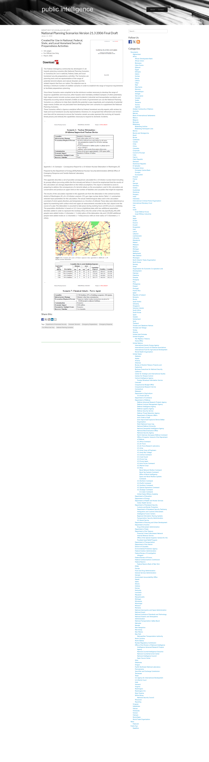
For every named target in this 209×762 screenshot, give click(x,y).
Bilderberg (136, 124)
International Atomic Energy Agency (147, 345)
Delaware (138, 391)
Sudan (137, 100)
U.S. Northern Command (145, 481)
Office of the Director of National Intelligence (150, 645)
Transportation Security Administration (150, 518)
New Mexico (139, 632)
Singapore (136, 306)
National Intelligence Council (147, 656)
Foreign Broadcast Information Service (150, 380)
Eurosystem (139, 175)
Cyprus (135, 157)
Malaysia (136, 245)
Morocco (138, 89)
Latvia (135, 231)
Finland (135, 177)
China (135, 146)
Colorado (138, 382)
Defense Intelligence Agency (146, 406)
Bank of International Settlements (144, 115)
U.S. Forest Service (143, 395)
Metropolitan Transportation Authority (150, 636)
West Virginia (139, 693)
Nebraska (138, 623)
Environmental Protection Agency (146, 549)
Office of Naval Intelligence (148, 474)
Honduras (136, 192)
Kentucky (138, 590)
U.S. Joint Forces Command (146, 463)
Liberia (137, 80)
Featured (136, 724)
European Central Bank (142, 170)
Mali (136, 85)
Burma (135, 137)
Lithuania (136, 238)
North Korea (137, 262)
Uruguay (135, 704)
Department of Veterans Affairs (147, 415)
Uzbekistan (136, 706)
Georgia (135, 183)
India (134, 196)
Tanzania (138, 102)
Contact (161, 9)
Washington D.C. (140, 691)
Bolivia (135, 131)
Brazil (135, 135)
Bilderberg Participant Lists (144, 129)
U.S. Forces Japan (142, 461)
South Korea (137, 312)
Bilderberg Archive (141, 126)
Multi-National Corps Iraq (145, 424)
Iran (134, 205)
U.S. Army (140, 448)
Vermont (138, 684)
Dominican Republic (139, 164)
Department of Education (143, 496)
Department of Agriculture (143, 393)
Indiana (137, 586)
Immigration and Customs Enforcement (150, 511)
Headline (136, 728)
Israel (134, 210)
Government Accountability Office (146, 577)
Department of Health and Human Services (149, 501)
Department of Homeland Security (55, 30)
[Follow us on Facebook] (130, 42)
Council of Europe (139, 153)
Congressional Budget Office (144, 385)
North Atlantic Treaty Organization (144, 260)
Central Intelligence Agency (144, 378)
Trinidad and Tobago (140, 328)
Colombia (136, 148)
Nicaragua (136, 258)
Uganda (137, 107)
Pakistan (135, 273)
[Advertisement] (81, 337)
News (132, 722)
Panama (135, 277)
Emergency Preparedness (89, 324)
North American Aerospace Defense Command (152, 435)
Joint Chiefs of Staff (143, 417)
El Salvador (136, 166)
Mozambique (139, 91)
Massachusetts (140, 597)
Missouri (138, 605)
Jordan (135, 220)
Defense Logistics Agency (145, 409)
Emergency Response (105, 324)
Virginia (137, 686)
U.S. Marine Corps (143, 465)
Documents (134, 52)
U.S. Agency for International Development (149, 678)
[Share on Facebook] (42, 319)
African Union (139, 61)
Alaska (137, 358)
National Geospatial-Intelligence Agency (150, 428)
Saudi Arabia (137, 301)
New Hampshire (140, 627)
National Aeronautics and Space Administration (150, 610)
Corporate (136, 150)
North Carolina (140, 638)
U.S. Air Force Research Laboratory (148, 446)
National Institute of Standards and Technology (151, 614)
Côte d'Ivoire (139, 65)
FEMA (137, 566)
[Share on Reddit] (49, 319)
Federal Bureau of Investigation (145, 553)
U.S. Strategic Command (145, 490)
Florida (137, 568)
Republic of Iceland (139, 295)
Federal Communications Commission (147, 560)
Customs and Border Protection (147, 507)
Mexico (135, 247)
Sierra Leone (139, 96)
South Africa (137, 310)
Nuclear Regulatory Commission (145, 643)
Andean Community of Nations (143, 109)
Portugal (136, 288)
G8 (134, 181)
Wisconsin (138, 700)
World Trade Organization (141, 719)
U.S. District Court (141, 680)
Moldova (136, 251)
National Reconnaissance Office (147, 431)
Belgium (135, 120)
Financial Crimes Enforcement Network (150, 533)
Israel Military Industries (143, 214)
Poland (135, 286)
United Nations (138, 343)
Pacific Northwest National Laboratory (147, 667)
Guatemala (136, 190)
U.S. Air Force (141, 444)
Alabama (138, 356)
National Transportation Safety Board (147, 621)
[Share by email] (55, 319)
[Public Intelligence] (67, 9)
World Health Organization (144, 352)
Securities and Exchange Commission (147, 671)
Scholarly (136, 304)
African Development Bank (144, 59)
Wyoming (138, 702)
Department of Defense (142, 400)
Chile (134, 144)
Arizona (137, 361)
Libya (137, 83)
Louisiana (138, 592)
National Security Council (145, 697)
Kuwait (135, 225)
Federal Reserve (140, 562)
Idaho (137, 582)
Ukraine (135, 332)
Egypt (137, 69)
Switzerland (137, 319)
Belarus (135, 118)
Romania (136, 297)
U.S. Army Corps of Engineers (146, 450)
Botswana (138, 63)
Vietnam (135, 715)
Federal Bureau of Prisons (143, 557)
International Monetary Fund (142, 203)
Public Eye (134, 726)
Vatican (135, 708)
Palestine (136, 275)
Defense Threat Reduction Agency (148, 413)
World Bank (137, 717)
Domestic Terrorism (74, 324)
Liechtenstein (137, 236)
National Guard (140, 612)
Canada (135, 142)
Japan (135, 218)
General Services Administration (145, 573)
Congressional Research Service (145, 387)
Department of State (141, 529)
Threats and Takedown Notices (143, 325)
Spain (135, 315)
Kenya (137, 78)
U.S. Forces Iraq (142, 459)
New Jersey (138, 630)
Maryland (138, 595)
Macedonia (136, 240)
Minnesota (138, 601)
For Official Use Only (48, 327)
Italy (134, 216)
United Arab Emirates (140, 334)
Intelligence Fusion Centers (146, 514)
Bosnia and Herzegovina (141, 133)
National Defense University (146, 426)
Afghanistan (137, 54)
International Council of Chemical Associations (150, 347)
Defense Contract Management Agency (150, 404)
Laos (134, 229)
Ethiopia (138, 72)
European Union (138, 168)
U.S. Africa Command (144, 441)
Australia (136, 111)
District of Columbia (141, 546)
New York (138, 634)
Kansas (137, 588)
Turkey (135, 330)
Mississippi (138, 603)
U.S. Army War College (144, 452)
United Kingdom (138, 336)
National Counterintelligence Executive (150, 652)
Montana (138, 608)
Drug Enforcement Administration (148, 527)
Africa (135, 56)
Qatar (135, 293)
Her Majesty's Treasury (142, 339)
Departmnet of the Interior (144, 544)
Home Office (139, 341)
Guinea (137, 76)
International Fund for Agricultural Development (151, 350)
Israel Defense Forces (142, 212)
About (152, 9)
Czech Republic (138, 159)
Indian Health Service (144, 503)
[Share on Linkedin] (52, 319)
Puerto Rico (137, 290)
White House (139, 695)
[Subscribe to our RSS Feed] (138, 42)
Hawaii (137, 579)
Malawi (135, 242)
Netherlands (137, 253)
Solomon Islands (138, 308)
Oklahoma (138, 662)
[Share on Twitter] (46, 319)
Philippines (136, 284)
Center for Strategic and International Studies (150, 374)
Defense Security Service (145, 411)
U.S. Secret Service (143, 520)
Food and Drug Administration (145, 571)
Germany (136, 185)
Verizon (135, 713)
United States (137, 354)
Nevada (137, 625)
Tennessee (138, 673)
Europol (137, 172)
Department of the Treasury (144, 531)
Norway (135, 264)
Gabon (137, 74)
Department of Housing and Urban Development (151, 522)
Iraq (134, 207)
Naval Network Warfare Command (150, 470)
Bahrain (135, 113)
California (138, 371)
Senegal (137, 94)
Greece (135, 188)
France (135, 179)
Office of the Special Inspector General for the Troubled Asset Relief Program (152, 539)
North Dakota (139, 641)
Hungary (135, 194)
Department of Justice (142, 525)
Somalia (137, 98)
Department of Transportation (145, 542)
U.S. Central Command (144, 455)
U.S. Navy (140, 468)
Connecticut (139, 389)
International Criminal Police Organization (147, 201)
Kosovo (135, 223)
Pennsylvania (139, 669)
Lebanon (136, 234)
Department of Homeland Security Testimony (152, 509)
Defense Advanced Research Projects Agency (152, 402)
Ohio (136, 660)
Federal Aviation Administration (145, 551)
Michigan (136, 249)
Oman (135, 266)
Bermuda (136, 122)
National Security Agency (145, 433)
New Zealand (137, 255)
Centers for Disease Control (144, 376)
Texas (137, 676)
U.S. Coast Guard (142, 457)
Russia (135, 299)
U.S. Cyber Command (146, 492)
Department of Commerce (143, 398)
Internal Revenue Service (145, 535)
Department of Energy (142, 498)
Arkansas (138, 363)
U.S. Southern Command (145, 485)
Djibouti (137, 67)
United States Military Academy (147, 494)
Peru (134, 282)
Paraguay (136, 280)
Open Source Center (143, 658)
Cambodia (136, 140)
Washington (139, 689)
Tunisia (137, 105)
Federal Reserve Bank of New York (148, 564)
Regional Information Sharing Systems (150, 516)
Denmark (136, 161)
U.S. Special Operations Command (148, 487)
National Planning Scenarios (64, 327)
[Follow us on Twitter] (134, 42)
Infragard (140, 555)
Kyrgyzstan (136, 227)
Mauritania (138, 87)
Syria (134, 321)
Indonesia (136, 199)
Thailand (136, 323)
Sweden (135, 317)
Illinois (137, 584)
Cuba (134, 155)
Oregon (137, 665)
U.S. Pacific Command (144, 483)
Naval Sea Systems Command (149, 472)
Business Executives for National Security (148, 369)
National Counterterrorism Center (148, 654)
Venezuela (136, 711)
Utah (136, 682)
